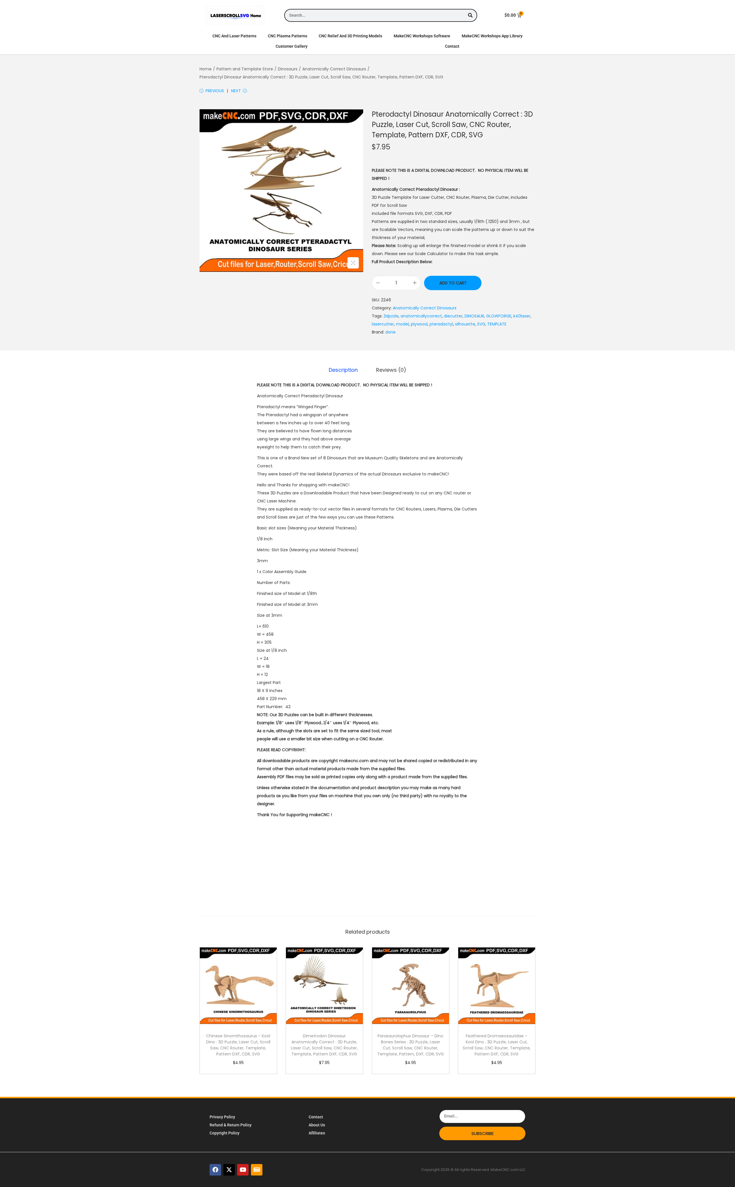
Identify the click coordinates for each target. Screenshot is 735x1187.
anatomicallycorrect (421, 316)
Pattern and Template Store (244, 69)
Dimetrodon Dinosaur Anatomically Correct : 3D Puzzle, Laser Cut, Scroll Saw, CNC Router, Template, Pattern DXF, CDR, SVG (324, 1045)
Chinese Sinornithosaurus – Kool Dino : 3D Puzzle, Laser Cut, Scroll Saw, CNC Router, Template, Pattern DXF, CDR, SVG (238, 1045)
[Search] (470, 15)
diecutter (453, 316)
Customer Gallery (291, 46)
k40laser (521, 316)
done (390, 332)
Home (206, 69)
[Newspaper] (256, 1170)
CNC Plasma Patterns (287, 36)
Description (343, 369)
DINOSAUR (474, 316)
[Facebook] (215, 1170)
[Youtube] (243, 1170)
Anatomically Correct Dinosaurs (334, 69)
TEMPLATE (496, 324)
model (402, 324)
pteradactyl (441, 324)
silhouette (465, 324)
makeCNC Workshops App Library (492, 36)
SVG (481, 324)
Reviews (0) (391, 369)
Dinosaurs (287, 69)
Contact (452, 46)
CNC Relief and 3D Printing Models (350, 36)
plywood (419, 324)
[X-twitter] (229, 1170)
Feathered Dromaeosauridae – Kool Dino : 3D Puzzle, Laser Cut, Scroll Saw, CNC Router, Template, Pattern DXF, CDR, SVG (497, 1045)
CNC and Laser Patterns (234, 36)
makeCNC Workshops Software (422, 36)
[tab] (343, 370)
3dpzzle (391, 316)
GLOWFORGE (498, 316)
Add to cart (453, 283)
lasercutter (383, 324)
